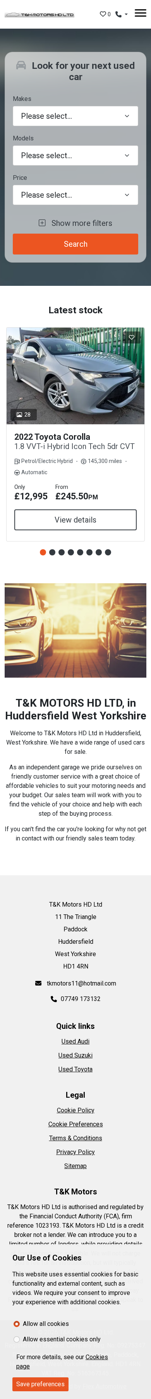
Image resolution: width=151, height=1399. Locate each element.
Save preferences (40, 1384)
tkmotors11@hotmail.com (80, 983)
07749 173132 (81, 999)
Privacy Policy (75, 1152)
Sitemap (75, 1166)
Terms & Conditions (75, 1138)
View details (75, 519)
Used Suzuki (75, 1055)
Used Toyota (75, 1069)
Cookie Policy (75, 1110)
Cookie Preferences (75, 1124)
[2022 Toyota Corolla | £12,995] (75, 376)
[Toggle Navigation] (140, 14)
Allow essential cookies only (62, 1339)
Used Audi (75, 1041)
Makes (22, 98)
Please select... (46, 195)
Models (23, 138)
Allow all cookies (46, 1323)
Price (20, 177)
